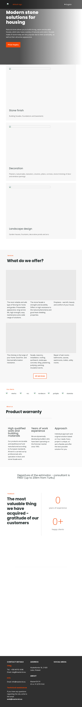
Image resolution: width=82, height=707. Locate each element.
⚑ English (68, 4)
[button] (44, 4)
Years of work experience (39, 430)
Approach (61, 428)
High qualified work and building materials (17, 432)
